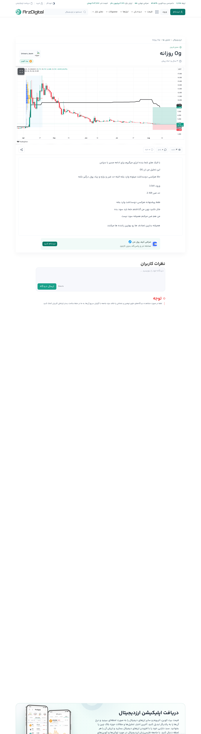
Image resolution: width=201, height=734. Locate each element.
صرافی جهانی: (143, 3)
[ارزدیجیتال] (29, 12)
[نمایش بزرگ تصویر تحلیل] (21, 71)
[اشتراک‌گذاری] (21, 150)
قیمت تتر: (103, 3)
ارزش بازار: (128, 3)
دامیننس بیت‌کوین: (165, 3)
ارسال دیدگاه (47, 286)
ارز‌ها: (183, 3)
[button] (100, 105)
